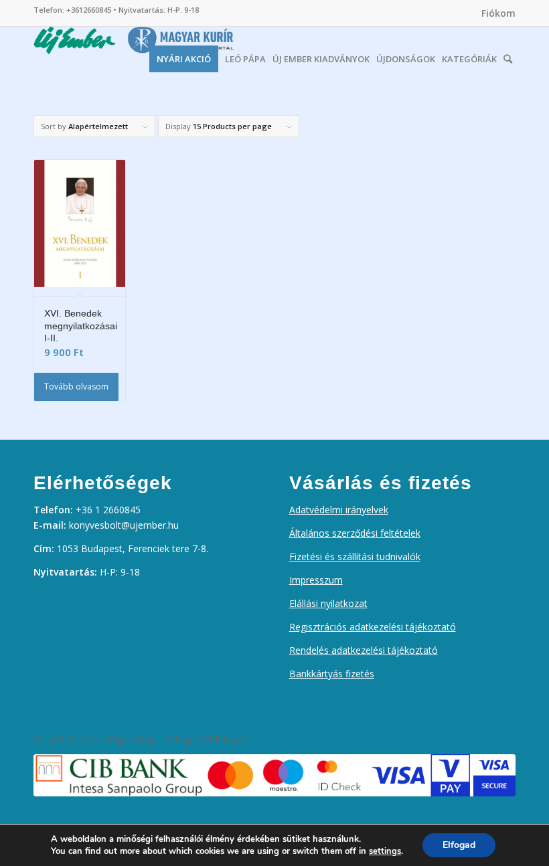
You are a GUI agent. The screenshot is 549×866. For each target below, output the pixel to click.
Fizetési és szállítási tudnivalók (354, 556)
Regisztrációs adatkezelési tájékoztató (372, 626)
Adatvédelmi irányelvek (338, 509)
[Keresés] (508, 55)
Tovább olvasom (76, 386)
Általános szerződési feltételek (354, 533)
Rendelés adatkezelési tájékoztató (363, 650)
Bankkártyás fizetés (331, 673)
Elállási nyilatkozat (328, 603)
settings (385, 851)
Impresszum (316, 580)
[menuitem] (495, 13)
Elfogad (459, 845)
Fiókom (498, 13)
